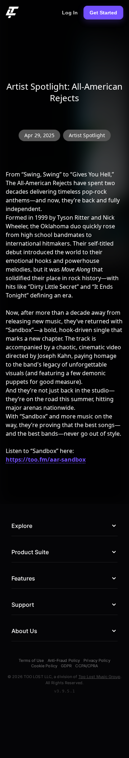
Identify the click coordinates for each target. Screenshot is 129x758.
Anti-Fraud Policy (64, 661)
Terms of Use (31, 661)
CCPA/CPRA (86, 666)
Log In (70, 12)
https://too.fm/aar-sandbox (46, 459)
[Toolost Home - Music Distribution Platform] (12, 12)
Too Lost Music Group (99, 676)
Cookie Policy (44, 666)
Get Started (103, 12)
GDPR (66, 666)
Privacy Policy (96, 661)
